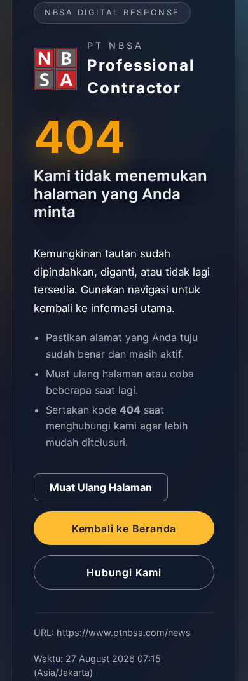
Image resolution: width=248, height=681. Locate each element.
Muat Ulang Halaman (101, 487)
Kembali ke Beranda (124, 528)
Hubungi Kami (124, 572)
